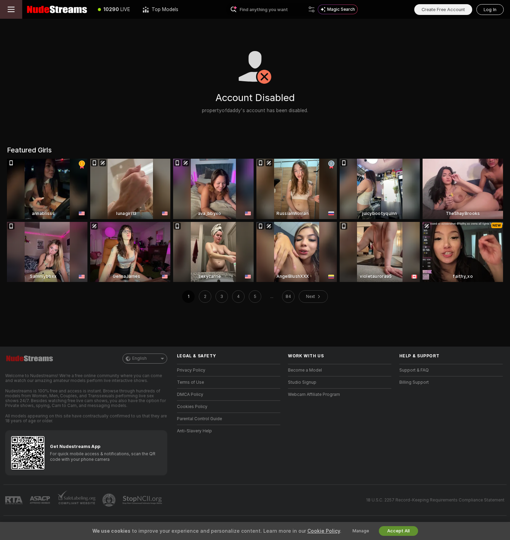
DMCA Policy (190, 394)
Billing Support (414, 382)
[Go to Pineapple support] (109, 500)
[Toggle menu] (11, 9)
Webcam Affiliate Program (314, 394)
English (139, 358)
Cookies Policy (192, 406)
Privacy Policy (191, 370)
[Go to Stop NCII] (142, 500)
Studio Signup (302, 382)
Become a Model (305, 370)
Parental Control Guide (199, 418)
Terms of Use (190, 382)
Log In (490, 9)
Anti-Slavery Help (194, 431)
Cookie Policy (323, 531)
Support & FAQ (414, 370)
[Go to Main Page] (57, 9)
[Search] (311, 9)
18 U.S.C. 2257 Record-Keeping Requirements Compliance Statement (435, 500)
